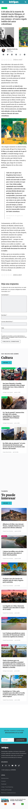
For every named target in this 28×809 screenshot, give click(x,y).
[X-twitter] (9, 765)
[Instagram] (6, 765)
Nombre (4, 315)
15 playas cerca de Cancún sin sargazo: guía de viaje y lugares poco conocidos (13, 580)
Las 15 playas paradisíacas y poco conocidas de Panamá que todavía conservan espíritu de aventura (14, 634)
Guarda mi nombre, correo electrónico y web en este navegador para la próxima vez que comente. (14, 337)
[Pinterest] (15, 765)
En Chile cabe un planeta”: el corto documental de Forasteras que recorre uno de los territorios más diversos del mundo (14, 445)
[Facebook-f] (2, 765)
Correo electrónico (7, 321)
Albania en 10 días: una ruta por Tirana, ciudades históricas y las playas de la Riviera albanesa (13, 525)
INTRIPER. (13, 769)
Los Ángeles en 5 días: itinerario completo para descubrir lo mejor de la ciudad (14, 607)
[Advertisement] (14, 471)
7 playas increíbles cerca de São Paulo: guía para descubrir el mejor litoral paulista (13, 553)
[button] (2, 2)
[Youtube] (12, 765)
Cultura (4, 8)
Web (2, 328)
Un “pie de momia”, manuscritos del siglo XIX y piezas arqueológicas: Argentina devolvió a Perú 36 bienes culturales (13, 416)
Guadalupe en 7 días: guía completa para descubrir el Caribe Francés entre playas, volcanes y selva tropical (14, 693)
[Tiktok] (19, 765)
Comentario (5, 294)
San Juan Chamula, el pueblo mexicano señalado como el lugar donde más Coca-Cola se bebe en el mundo (14, 386)
